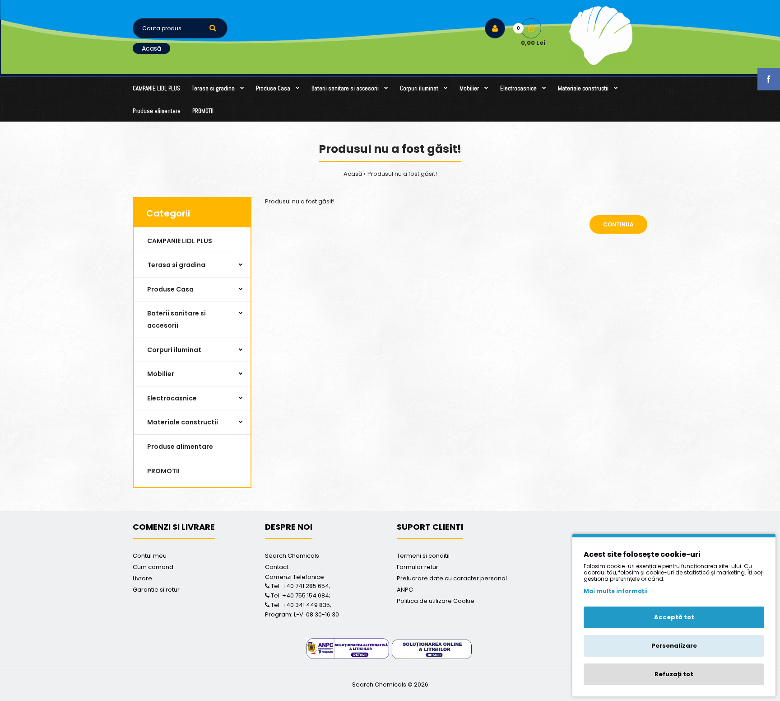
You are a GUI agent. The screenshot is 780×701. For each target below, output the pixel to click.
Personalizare (674, 645)
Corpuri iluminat (174, 349)
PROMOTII (163, 470)
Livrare (142, 578)
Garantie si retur (156, 589)
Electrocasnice (172, 398)
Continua (618, 224)
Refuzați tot (674, 674)
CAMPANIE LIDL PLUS (179, 240)
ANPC (405, 589)
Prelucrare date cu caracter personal (452, 578)
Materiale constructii (182, 422)
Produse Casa (170, 289)
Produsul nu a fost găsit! (402, 173)
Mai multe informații (616, 591)
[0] (531, 28)
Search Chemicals (292, 555)
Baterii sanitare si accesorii (176, 319)
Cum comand (153, 567)
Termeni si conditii (423, 555)
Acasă (151, 48)
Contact (276, 567)
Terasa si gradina (176, 264)
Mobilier (160, 373)
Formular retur (417, 567)
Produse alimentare (180, 446)
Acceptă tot (674, 617)
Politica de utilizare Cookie (435, 601)
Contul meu (150, 555)
